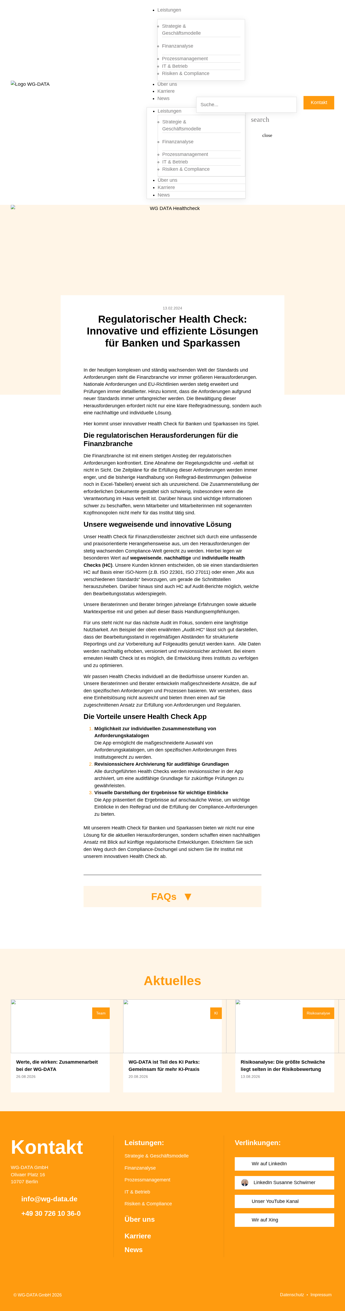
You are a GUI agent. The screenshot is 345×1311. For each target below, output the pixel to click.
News (163, 98)
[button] (160, 358)
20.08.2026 (138, 1076)
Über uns (167, 84)
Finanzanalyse (177, 46)
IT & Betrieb (137, 1192)
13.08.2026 (250, 1076)
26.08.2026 (26, 1076)
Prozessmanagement (147, 1179)
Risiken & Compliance (185, 73)
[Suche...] (272, 97)
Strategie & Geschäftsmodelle (181, 29)
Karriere (166, 91)
